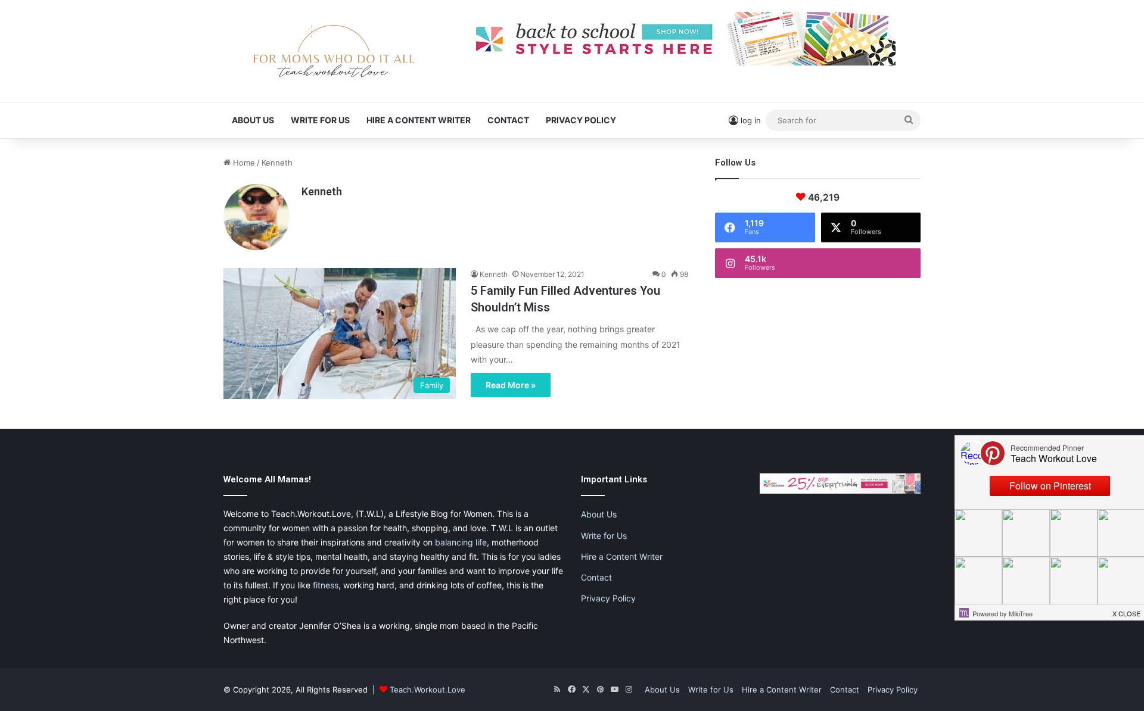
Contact (508, 120)
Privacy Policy (581, 120)
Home (243, 162)
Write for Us (320, 120)
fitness (325, 585)
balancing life (461, 542)
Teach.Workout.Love (427, 689)
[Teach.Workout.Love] (333, 51)
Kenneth (321, 191)
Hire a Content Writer (418, 120)
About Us (253, 120)
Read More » (511, 385)
